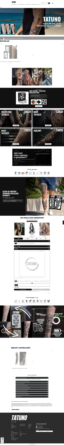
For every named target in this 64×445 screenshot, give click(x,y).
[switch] (2, 442)
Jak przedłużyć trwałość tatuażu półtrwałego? (32, 394)
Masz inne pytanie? (32, 396)
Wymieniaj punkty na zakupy (13, 439)
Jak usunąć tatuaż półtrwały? (32, 383)
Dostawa (20, 432)
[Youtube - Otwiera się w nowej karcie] (15, 422)
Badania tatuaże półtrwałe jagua (22, 425)
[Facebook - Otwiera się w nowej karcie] (12, 422)
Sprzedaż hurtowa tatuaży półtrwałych (14, 438)
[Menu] (3, 437)
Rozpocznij (16, 163)
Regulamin (12, 431)
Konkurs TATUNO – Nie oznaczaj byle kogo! (14, 434)
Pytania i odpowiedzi (13, 425)
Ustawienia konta (29, 425)
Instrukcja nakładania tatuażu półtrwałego (13, 427)
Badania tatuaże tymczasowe (22, 424)
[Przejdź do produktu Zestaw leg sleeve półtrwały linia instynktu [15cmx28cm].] (10, 52)
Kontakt (12, 424)
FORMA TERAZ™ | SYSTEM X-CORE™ (14, 432)
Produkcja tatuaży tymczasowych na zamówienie (23, 434)
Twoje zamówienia (29, 424)
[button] (49, 3)
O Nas (20, 431)
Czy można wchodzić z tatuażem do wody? (32, 392)
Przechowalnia (29, 426)
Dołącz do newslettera (39, 426)
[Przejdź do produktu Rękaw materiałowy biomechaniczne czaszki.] (19, 358)
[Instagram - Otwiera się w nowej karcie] (13, 422)
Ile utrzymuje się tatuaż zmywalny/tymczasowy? (32, 381)
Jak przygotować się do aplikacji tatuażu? (32, 390)
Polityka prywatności (13, 435)
